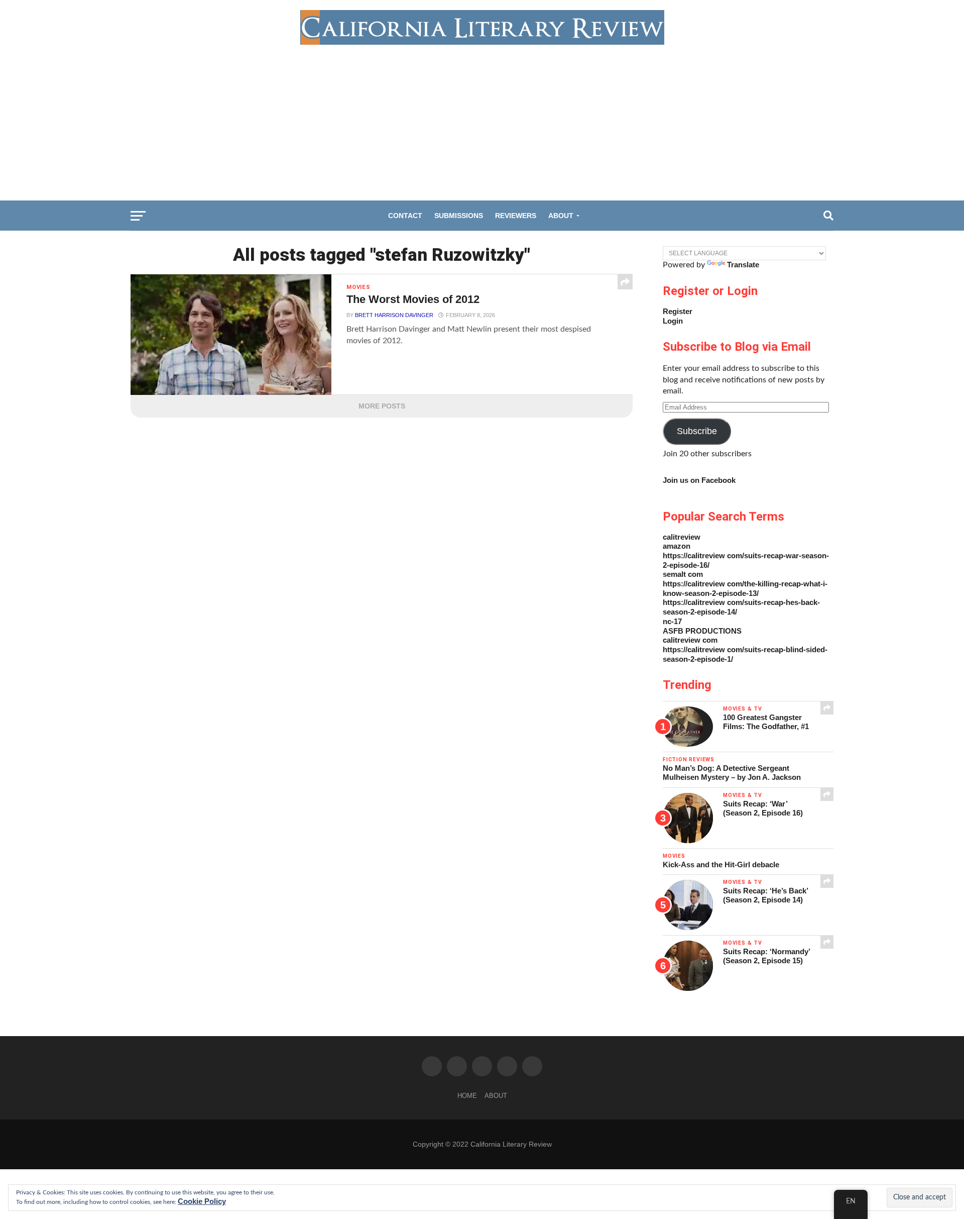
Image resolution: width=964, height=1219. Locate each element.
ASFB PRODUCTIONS (702, 631)
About (560, 216)
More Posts (381, 406)
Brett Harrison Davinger (394, 315)
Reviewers (515, 216)
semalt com (683, 574)
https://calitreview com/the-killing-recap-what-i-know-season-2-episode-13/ (745, 588)
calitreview (681, 537)
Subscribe (697, 431)
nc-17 (672, 621)
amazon (676, 546)
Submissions (458, 216)
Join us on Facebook (699, 480)
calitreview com (690, 640)
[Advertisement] (482, 120)
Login (673, 321)
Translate (743, 264)
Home (467, 1095)
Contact (405, 216)
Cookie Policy (202, 1201)
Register (677, 311)
